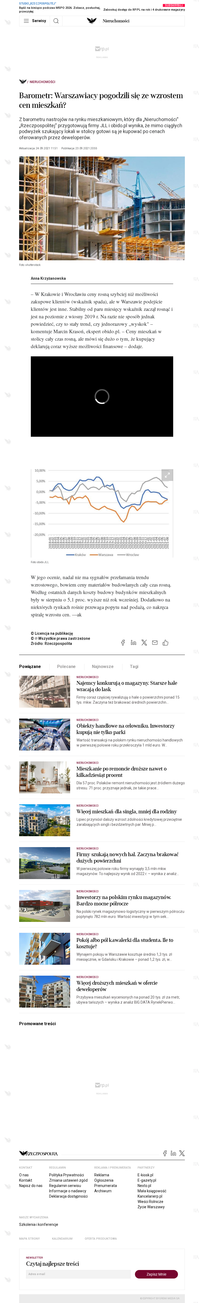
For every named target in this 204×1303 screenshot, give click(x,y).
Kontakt (25, 1180)
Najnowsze (103, 666)
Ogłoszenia (103, 1180)
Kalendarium (62, 1238)
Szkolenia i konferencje (38, 1224)
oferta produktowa (101, 1238)
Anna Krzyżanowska (48, 278)
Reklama (101, 1175)
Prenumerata (105, 1186)
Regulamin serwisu (65, 1186)
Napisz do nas (30, 1186)
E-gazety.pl (147, 1180)
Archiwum (103, 1191)
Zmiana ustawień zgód (68, 1180)
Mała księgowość (152, 1191)
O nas (24, 1175)
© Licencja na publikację (52, 633)
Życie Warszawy (151, 1207)
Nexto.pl (144, 1186)
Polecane (66, 666)
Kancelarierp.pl (150, 1196)
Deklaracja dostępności (68, 1196)
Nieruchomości (116, 21)
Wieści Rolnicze (150, 1201)
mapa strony (29, 1238)
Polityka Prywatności (66, 1175)
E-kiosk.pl (145, 1175)
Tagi (134, 666)
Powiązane (30, 666)
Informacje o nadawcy (67, 1191)
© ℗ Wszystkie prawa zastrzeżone (60, 638)
